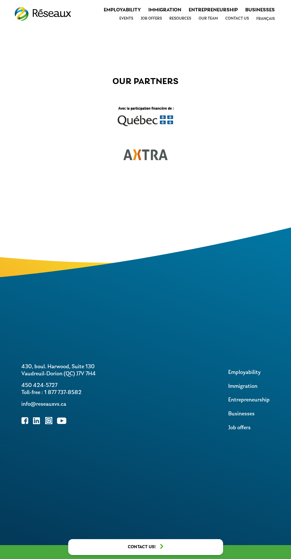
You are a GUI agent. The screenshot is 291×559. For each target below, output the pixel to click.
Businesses (260, 10)
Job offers (151, 18)
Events (126, 18)
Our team (208, 18)
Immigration (164, 10)
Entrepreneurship (213, 10)
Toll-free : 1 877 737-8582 (51, 392)
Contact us (237, 18)
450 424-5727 (39, 385)
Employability (122, 10)
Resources (180, 18)
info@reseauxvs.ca (43, 404)
